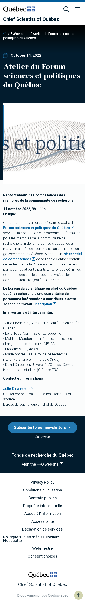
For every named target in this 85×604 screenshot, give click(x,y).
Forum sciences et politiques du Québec (36, 228)
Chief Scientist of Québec (31, 19)
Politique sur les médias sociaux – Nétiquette (33, 538)
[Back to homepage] (5, 34)
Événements (19, 34)
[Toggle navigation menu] (77, 9)
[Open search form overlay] (66, 9)
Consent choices (42, 556)
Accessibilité (42, 521)
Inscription (43, 304)
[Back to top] (78, 595)
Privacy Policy (42, 482)
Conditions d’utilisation (42, 490)
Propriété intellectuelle (42, 506)
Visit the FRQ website (40, 464)
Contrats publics (42, 498)
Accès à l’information (42, 513)
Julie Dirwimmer (16, 389)
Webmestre (42, 548)
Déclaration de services (42, 529)
